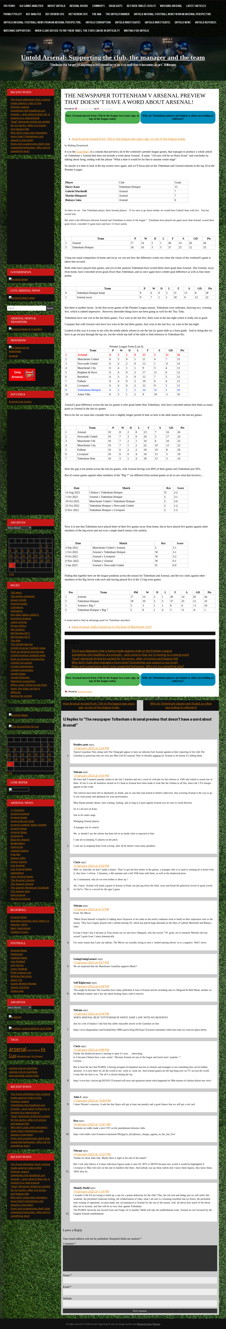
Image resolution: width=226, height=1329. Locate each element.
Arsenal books (79, 6)
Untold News (183, 22)
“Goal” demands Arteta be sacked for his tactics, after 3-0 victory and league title (125, 658)
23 (48, 560)
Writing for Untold (136, 30)
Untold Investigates (128, 22)
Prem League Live (21, 972)
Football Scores (19, 932)
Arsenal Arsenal (20, 813)
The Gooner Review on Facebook (30, 887)
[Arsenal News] (18, 279)
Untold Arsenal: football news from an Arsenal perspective (172, 14)
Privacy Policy (13, 14)
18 (17, 560)
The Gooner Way (20, 891)
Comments (98, 6)
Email (67, 1286)
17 (11, 560)
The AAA (96, 14)
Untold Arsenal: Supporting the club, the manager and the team (113, 57)
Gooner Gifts (18, 858)
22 (42, 560)
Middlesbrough (24, 1056)
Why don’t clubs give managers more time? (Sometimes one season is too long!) (125, 662)
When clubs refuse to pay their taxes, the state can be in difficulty (77, 30)
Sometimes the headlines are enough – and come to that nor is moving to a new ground (130, 655)
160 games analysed (31, 6)
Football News (19, 957)
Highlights (116, 6)
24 (11, 565)
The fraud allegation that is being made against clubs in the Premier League (122, 651)
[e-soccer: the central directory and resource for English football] (15, 1017)
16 (48, 555)
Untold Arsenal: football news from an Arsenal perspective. (42, 22)
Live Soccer (17, 965)
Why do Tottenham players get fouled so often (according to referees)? (181, 705)
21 (35, 560)
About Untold (56, 6)
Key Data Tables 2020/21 (141, 6)
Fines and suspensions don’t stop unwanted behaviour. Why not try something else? (128, 666)
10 (11, 555)
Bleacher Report (20, 839)
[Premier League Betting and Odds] (30, 1028)
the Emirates (37, 1056)
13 (29, 555)
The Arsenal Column (23, 880)
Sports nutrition (20, 987)
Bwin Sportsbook (20, 928)
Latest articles (196, 6)
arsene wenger (33, 1050)
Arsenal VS (17, 836)
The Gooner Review (22, 884)
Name (67, 1275)
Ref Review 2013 (78, 14)
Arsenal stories (84, 691)
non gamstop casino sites (24, 1075)
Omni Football (19, 968)
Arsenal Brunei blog (22, 821)
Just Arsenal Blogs (21, 869)
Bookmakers (18, 843)
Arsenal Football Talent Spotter (29, 824)
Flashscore (17, 847)
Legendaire (17, 872)
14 (35, 555)
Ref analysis (33, 14)
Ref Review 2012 (54, 14)
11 (17, 555)
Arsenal (13, 355)
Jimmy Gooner (19, 861)
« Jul (11, 574)
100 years (9, 6)
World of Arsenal (20, 898)
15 (42, 555)
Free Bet (15, 854)
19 (23, 560)
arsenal (17, 1048)
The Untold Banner (117, 14)
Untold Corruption (98, 22)
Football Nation (20, 850)
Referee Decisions (21, 976)
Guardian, (83, 152)
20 (29, 560)
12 (23, 555)
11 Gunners (17, 810)
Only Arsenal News (22, 876)
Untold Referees (205, 22)
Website (67, 1298)
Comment (69, 1243)
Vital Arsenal (18, 895)
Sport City (16, 980)
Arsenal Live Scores (20, 401)
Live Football (18, 961)
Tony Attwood (106, 108)
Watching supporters (17, 30)
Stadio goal (17, 991)
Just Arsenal (18, 865)
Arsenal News (19, 828)
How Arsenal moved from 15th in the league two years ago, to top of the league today (128, 139)
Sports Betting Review (23, 983)
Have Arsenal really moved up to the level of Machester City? (112, 627)
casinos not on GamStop (23, 1068)
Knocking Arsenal (171, 6)
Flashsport (17, 954)
